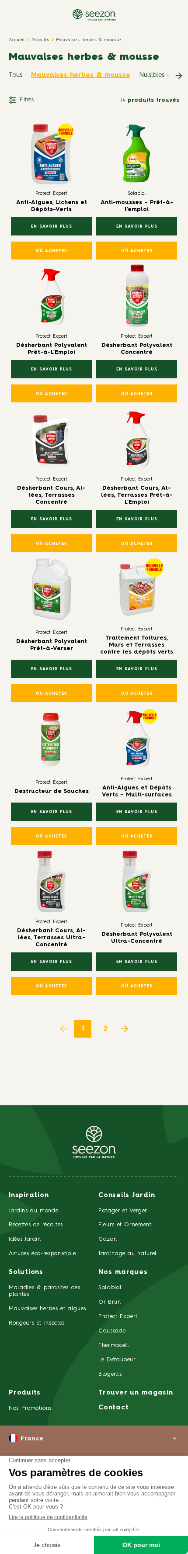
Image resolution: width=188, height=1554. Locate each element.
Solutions (26, 1272)
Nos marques (122, 1272)
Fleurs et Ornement (125, 1225)
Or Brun (109, 1302)
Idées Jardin (25, 1239)
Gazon (107, 1239)
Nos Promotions (30, 1408)
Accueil (17, 40)
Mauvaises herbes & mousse (89, 40)
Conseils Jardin (126, 1195)
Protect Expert (118, 1316)
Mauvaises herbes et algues (47, 1309)
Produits (40, 40)
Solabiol (110, 1288)
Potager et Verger (122, 1211)
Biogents (110, 1374)
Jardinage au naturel (127, 1253)
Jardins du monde (33, 1211)
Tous (15, 75)
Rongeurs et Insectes (37, 1323)
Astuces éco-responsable (42, 1253)
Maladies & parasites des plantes (44, 1291)
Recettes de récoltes (36, 1225)
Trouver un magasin (135, 1393)
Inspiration (29, 1195)
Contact (113, 1408)
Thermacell (113, 1345)
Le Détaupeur (117, 1360)
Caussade (111, 1331)
